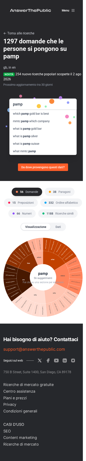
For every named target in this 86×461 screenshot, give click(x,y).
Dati (58, 227)
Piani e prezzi (15, 398)
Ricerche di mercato (21, 444)
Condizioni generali (20, 411)
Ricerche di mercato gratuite (28, 384)
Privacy (9, 404)
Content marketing (20, 437)
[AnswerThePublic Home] (30, 10)
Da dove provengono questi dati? (43, 167)
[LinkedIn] (64, 360)
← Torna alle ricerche (18, 33)
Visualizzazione (35, 227)
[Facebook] (48, 360)
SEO (7, 431)
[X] (39, 360)
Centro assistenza (19, 391)
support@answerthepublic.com (34, 349)
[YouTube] (56, 360)
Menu (65, 10)
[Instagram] (73, 360)
